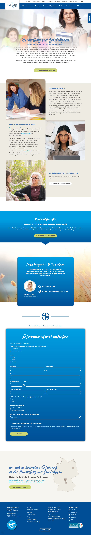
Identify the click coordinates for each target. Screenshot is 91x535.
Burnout (22, 128)
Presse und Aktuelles (33, 509)
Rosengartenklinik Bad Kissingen (35, 480)
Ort (26, 381)
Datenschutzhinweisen (72, 426)
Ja (12, 399)
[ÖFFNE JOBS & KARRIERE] (83, 6)
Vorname (13, 366)
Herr (13, 359)
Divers (14, 362)
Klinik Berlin (28, 482)
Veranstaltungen (31, 519)
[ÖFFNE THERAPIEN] (41, 6)
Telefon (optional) (51, 389)
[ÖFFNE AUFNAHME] (72, 6)
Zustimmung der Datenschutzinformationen (27, 423)
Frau (13, 357)
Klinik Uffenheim (39, 482)
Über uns (29, 507)
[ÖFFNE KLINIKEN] (64, 6)
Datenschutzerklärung (54, 516)
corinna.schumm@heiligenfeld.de (55, 291)
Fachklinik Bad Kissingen (16, 482)
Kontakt (29, 512)
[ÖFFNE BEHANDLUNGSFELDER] (33, 6)
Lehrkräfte (15, 348)
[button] (3, 532)
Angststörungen (25, 133)
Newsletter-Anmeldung (33, 522)
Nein (13, 401)
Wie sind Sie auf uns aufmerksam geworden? (24, 414)
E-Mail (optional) (15, 389)
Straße (12, 374)
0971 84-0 (13, 513)
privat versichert (17, 408)
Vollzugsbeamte (17, 351)
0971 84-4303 (48, 286)
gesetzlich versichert (18, 410)
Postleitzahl (14, 381)
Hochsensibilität (26, 151)
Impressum (51, 514)
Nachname (50, 366)
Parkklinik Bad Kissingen (16, 480)
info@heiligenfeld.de (16, 517)
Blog (28, 517)
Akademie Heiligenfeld (54, 507)
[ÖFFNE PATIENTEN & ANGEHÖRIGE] (57, 6)
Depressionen (13, 128)
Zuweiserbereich (31, 514)
